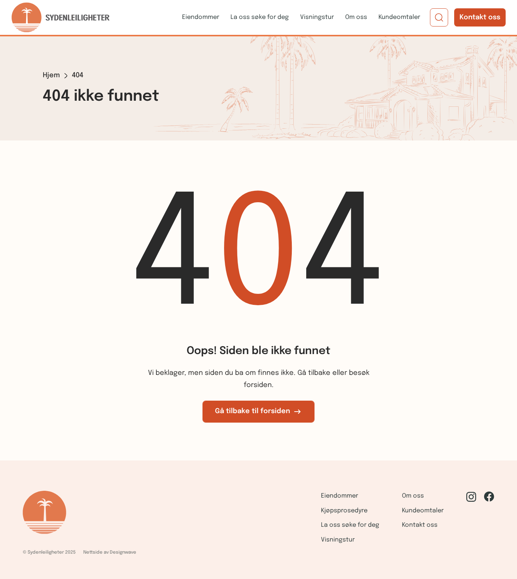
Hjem (51, 75)
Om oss (356, 17)
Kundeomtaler (399, 17)
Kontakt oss (479, 17)
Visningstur (317, 17)
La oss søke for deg (259, 17)
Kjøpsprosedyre (344, 510)
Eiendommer (200, 17)
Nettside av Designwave (109, 552)
